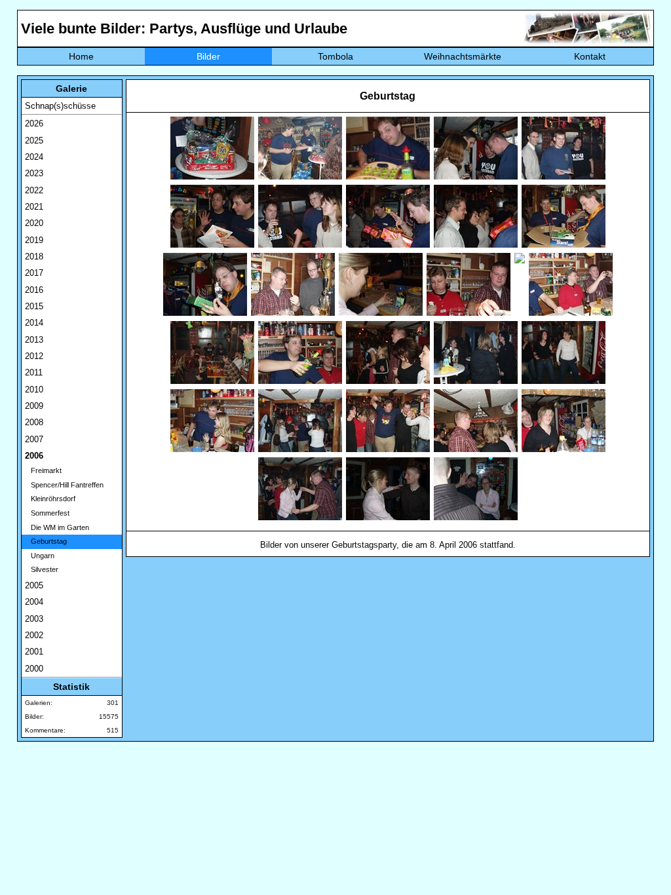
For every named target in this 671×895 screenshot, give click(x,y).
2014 (34, 323)
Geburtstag (46, 541)
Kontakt (589, 56)
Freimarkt (43, 470)
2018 (34, 256)
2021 (34, 207)
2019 (34, 240)
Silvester (41, 569)
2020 (34, 223)
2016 (34, 290)
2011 (34, 372)
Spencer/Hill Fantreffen (64, 485)
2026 (34, 123)
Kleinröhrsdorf (50, 499)
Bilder (208, 56)
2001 (34, 652)
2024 (34, 157)
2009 (34, 406)
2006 (34, 456)
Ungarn (39, 556)
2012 (34, 356)
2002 (34, 635)
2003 (34, 619)
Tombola (335, 56)
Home (81, 56)
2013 (34, 340)
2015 (34, 306)
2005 (34, 585)
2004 (34, 602)
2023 (34, 173)
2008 (34, 422)
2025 (34, 140)
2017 (34, 273)
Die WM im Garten (57, 527)
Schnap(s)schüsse (60, 106)
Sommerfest (47, 513)
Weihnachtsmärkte (462, 56)
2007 (34, 439)
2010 (34, 389)
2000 (34, 669)
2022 (34, 190)
